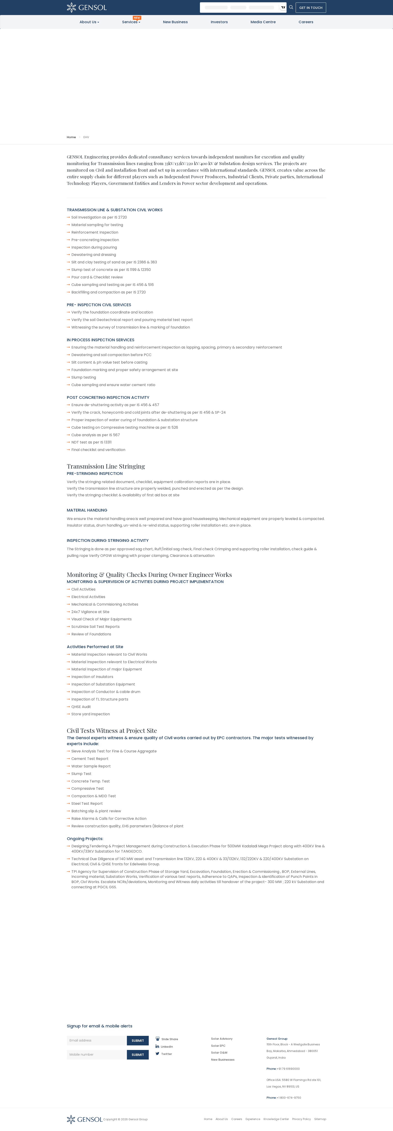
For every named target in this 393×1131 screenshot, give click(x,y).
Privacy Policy (301, 1119)
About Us (88, 22)
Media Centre (263, 22)
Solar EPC (218, 1046)
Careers (306, 22)
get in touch (310, 7)
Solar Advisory (222, 1039)
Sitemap (320, 1119)
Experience (253, 1119)
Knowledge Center (276, 1119)
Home (71, 137)
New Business (175, 22)
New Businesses (222, 1059)
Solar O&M (219, 1052)
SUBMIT (138, 1040)
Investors (219, 22)
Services (130, 22)
